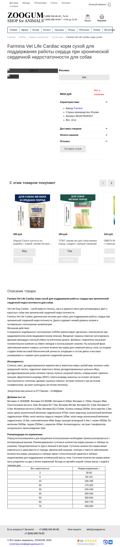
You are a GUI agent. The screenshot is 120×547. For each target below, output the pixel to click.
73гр (69, 251)
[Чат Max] (105, 542)
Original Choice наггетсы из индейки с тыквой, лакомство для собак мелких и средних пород (31, 242)
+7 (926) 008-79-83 (51, 19)
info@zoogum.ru (95, 529)
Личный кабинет (97, 4)
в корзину (23, 260)
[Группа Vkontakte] (110, 542)
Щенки (25, 30)
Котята (46, 30)
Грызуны (59, 30)
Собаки (13, 30)
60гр (24, 251)
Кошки (35, 30)
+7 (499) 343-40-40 (51, 16)
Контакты (66, 3)
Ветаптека (109, 30)
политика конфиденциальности (26, 544)
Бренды (26, 3)
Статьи (54, 3)
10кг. (84, 77)
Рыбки (97, 30)
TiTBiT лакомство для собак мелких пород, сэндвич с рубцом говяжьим (78, 242)
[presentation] (103, 183)
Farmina (78, 108)
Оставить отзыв (73, 149)
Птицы (71, 30)
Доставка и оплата (14, 4)
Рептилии (84, 30)
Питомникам (40, 3)
